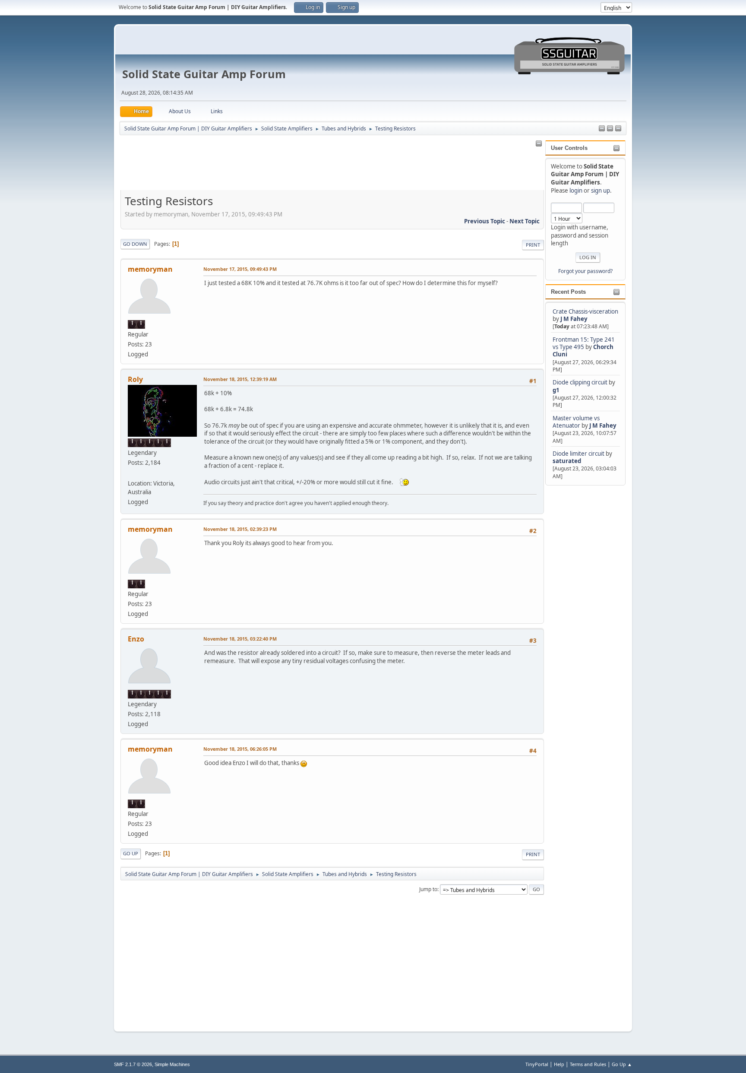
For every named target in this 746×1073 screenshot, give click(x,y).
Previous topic (484, 221)
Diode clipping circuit (580, 382)
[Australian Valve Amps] (131, 472)
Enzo (136, 639)
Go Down (135, 244)
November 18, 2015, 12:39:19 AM (240, 379)
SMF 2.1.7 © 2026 (133, 1064)
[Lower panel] (618, 128)
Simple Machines (172, 1064)
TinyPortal (536, 1064)
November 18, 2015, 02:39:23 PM (240, 529)
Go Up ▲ (622, 1064)
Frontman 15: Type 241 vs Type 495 (584, 343)
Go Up (130, 853)
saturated (567, 461)
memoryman (150, 269)
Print (533, 244)
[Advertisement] (579, 616)
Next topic (524, 221)
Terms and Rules (588, 1064)
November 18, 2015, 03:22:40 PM (240, 638)
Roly (135, 379)
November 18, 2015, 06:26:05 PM (240, 749)
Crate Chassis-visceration (585, 311)
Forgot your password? (585, 271)
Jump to (428, 889)
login (575, 190)
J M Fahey (574, 319)
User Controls (569, 148)
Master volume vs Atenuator (576, 421)
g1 (556, 390)
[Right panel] (601, 128)
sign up (600, 190)
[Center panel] (610, 128)
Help (559, 1064)
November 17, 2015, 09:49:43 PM (240, 269)
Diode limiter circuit (578, 453)
